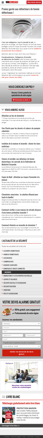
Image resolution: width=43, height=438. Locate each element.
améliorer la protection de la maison (21, 50)
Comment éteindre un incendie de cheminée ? (19, 225)
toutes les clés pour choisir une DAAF (20, 76)
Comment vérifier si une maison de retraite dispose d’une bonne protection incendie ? (21, 211)
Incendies (8, 272)
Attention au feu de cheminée (13, 115)
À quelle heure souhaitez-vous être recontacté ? (19, 343)
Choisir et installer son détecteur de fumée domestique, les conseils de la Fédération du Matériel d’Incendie (18, 162)
